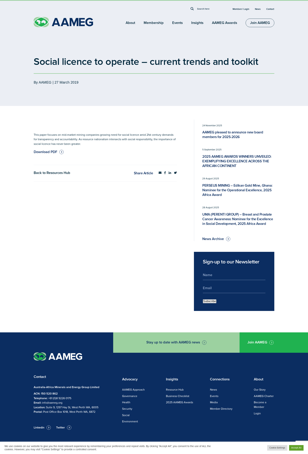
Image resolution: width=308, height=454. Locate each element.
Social (126, 415)
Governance (129, 396)
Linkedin (39, 427)
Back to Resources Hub (52, 173)
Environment (130, 421)
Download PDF (45, 152)
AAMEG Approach (133, 389)
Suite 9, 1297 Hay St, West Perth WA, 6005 (72, 407)
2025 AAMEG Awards (179, 402)
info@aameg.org (52, 403)
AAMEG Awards (224, 23)
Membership (154, 23)
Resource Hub (175, 389)
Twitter (60, 427)
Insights (197, 23)
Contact (270, 9)
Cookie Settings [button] (277, 447)
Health (126, 402)
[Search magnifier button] (192, 9)
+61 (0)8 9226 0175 (59, 398)
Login (257, 413)
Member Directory (221, 409)
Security (127, 409)
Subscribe (209, 301)
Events (177, 23)
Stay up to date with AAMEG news (173, 342)
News (258, 9)
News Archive (213, 239)
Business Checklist (177, 396)
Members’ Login (241, 9)
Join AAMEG (260, 23)
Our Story (260, 389)
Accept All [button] (296, 447)
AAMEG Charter (264, 396)
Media (214, 402)
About (130, 23)
